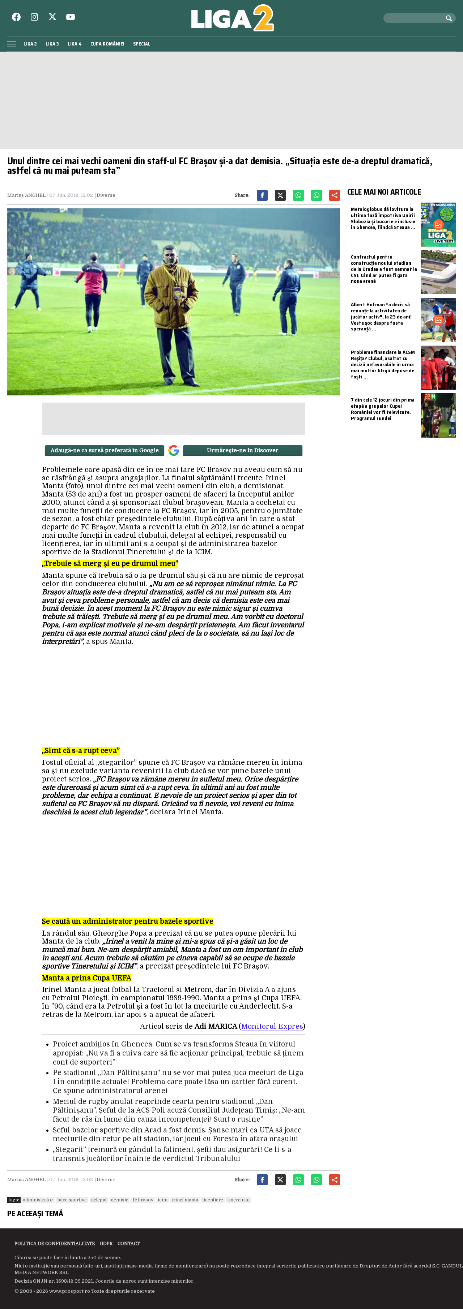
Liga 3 (52, 44)
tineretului (239, 1199)
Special (141, 44)
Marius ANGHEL (26, 195)
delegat (99, 1199)
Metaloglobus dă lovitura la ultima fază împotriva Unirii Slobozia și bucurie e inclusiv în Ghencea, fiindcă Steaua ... (383, 218)
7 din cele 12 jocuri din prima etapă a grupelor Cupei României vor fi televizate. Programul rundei (383, 409)
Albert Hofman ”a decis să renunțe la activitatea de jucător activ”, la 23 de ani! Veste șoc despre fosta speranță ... (381, 316)
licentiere (213, 1199)
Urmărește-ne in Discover (243, 450)
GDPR (106, 1243)
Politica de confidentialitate (54, 1243)
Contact (129, 1243)
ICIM (162, 1199)
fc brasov (143, 1199)
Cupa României (107, 44)
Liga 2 (30, 44)
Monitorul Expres (272, 1027)
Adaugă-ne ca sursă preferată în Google (105, 450)
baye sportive (72, 1199)
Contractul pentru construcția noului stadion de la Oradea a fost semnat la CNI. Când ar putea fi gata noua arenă (384, 269)
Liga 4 (75, 44)
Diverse (106, 195)
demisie (119, 1199)
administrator (38, 1199)
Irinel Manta (185, 1199)
